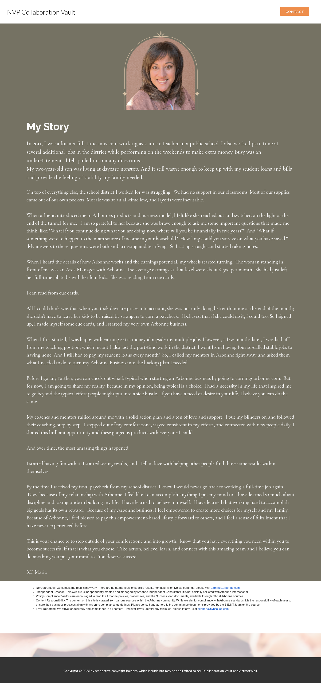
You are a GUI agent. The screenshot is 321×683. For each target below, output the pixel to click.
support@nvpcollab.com (213, 609)
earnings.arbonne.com (225, 587)
